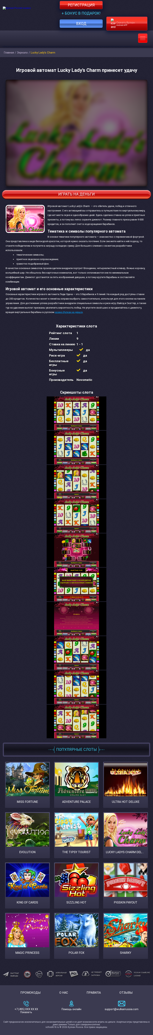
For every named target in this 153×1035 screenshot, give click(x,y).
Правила (94, 992)
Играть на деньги (76, 194)
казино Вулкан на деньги (69, 312)
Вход (81, 23)
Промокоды (30, 992)
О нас (63, 992)
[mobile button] (142, 38)
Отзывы (126, 992)
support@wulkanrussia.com (121, 1009)
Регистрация (81, 5)
